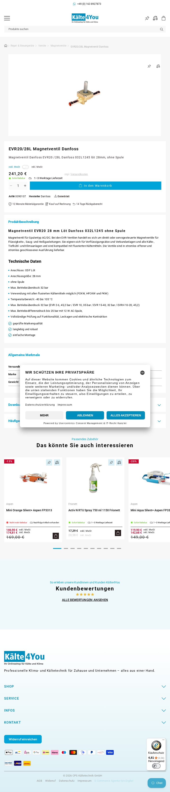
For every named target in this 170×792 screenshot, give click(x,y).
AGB (39, 780)
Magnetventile (58, 45)
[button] (162, 18)
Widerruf (50, 780)
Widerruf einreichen (23, 739)
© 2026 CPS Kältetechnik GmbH (82, 775)
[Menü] (7, 18)
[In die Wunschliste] (149, 66)
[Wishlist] (147, 18)
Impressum (84, 780)
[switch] (156, 765)
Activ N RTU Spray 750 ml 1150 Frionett (94, 510)
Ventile (42, 45)
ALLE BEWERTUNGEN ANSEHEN (85, 600)
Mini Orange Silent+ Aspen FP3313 (29, 510)
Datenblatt (63, 196)
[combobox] (85, 29)
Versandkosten (79, 174)
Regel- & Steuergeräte (22, 45)
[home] (5, 46)
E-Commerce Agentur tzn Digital (114, 780)
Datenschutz (66, 780)
